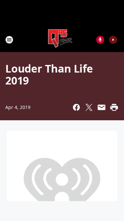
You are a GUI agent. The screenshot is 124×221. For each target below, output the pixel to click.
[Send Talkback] (100, 40)
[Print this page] (114, 107)
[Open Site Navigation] (9, 40)
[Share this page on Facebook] (76, 107)
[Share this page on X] (89, 107)
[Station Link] (60, 39)
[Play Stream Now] (113, 40)
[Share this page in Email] (101, 107)
